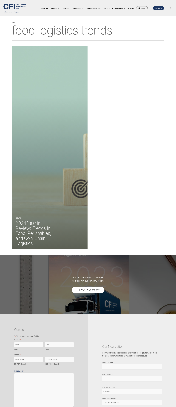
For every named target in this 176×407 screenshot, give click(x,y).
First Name (108, 362)
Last (47, 349)
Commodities (109, 388)
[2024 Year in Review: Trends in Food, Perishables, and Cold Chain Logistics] (50, 147)
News (18, 218)
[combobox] (132, 391)
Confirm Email (52, 364)
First (17, 349)
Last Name (107, 374)
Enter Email (20, 364)
